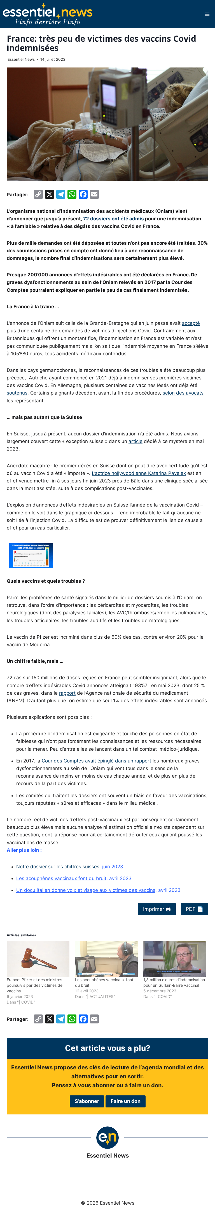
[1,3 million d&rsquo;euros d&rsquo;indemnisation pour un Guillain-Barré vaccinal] (174, 959)
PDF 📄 (194, 909)
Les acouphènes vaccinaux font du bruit (61, 878)
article (135, 441)
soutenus (17, 393)
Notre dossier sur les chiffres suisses (57, 866)
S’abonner (87, 1101)
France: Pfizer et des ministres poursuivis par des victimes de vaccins (34, 985)
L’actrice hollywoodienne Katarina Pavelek (139, 473)
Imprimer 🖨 (157, 909)
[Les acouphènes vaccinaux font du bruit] (106, 959)
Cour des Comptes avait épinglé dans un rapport (96, 761)
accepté (191, 323)
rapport (67, 693)
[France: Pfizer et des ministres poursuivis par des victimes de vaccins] (38, 959)
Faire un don (126, 1101)
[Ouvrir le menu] (207, 14)
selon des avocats (183, 393)
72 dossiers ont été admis (113, 218)
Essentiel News (21, 59)
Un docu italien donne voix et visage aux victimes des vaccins (85, 890)
